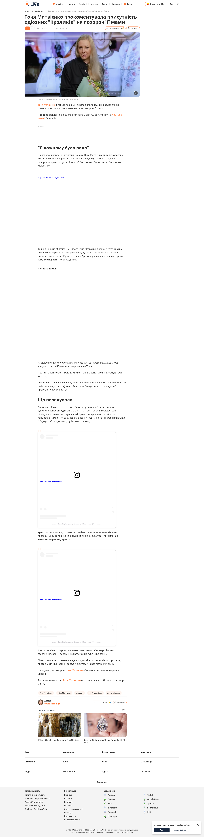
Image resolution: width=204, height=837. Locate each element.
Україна (59, 4)
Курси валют (70, 816)
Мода (27, 771)
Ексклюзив (30, 761)
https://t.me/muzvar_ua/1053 (51, 177)
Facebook (112, 812)
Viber (110, 803)
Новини (71, 4)
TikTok (150, 795)
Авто (27, 752)
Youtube (111, 795)
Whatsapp (112, 816)
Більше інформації (181, 830)
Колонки (115, 4)
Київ (65, 761)
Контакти (68, 802)
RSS (149, 812)
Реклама (68, 805)
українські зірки (95, 693)
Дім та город (108, 752)
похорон (79, 693)
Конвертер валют (72, 819)
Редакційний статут (34, 802)
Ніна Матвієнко (64, 693)
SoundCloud (152, 807)
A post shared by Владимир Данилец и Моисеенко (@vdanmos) (76, 524)
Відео (129, 4)
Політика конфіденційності (37, 798)
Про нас (68, 795)
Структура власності (73, 809)
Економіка (93, 4)
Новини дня (69, 771)
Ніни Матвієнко (75, 670)
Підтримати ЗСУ (157, 4)
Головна (27, 11)
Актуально (68, 752)
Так (161, 830)
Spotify (150, 803)
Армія (82, 4)
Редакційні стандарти (35, 805)
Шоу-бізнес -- (39, 11)
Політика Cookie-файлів (36, 809)
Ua (171, 4)
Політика (145, 771)
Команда (68, 812)
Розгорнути (102, 782)
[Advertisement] (81, 134)
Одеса (105, 771)
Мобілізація (146, 761)
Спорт (105, 4)
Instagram (112, 807)
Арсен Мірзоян (113, 693)
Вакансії (68, 798)
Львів (105, 761)
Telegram (112, 799)
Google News (153, 799)
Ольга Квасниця (52, 703)
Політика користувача (35, 795)
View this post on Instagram (51, 481)
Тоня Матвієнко (47, 104)
